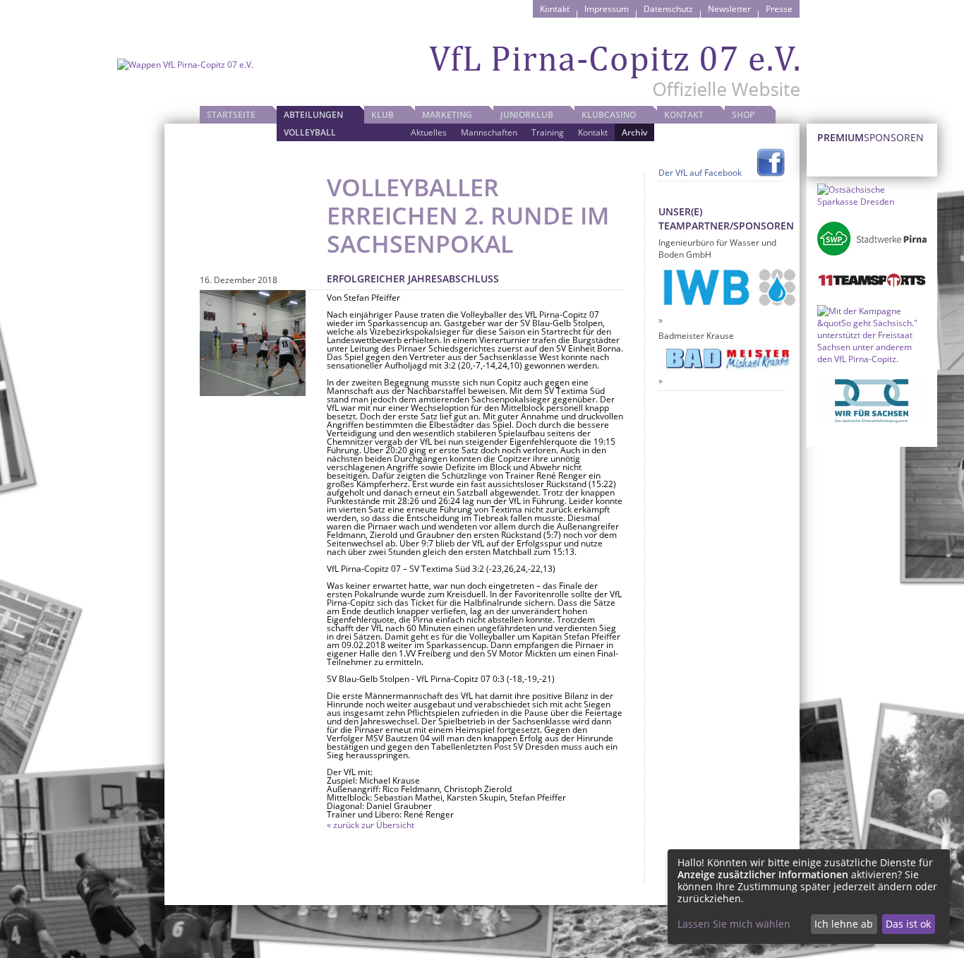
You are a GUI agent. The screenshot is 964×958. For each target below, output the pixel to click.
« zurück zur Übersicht (370, 825)
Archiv (634, 132)
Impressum (606, 9)
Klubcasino (609, 115)
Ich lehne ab (843, 923)
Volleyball (310, 132)
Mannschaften (489, 132)
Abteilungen (313, 115)
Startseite (231, 115)
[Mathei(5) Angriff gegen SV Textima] (253, 343)
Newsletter (729, 9)
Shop (743, 115)
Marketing (447, 115)
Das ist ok (908, 923)
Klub (382, 115)
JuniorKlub (526, 115)
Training (547, 132)
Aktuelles (429, 132)
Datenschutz (668, 9)
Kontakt (555, 9)
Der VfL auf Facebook (700, 173)
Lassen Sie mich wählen (733, 924)
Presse (779, 9)
